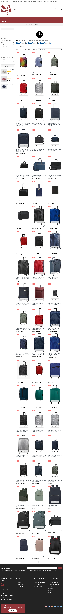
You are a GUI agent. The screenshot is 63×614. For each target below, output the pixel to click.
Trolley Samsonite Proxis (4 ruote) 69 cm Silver (38, 431)
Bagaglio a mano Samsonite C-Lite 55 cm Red (23, 99)
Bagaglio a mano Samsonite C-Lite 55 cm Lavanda (38, 72)
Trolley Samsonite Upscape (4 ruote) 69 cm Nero (23, 481)
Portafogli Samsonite (33, 44)
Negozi (35, 597)
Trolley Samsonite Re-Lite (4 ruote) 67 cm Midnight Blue (39, 456)
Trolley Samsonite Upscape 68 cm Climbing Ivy (55, 481)
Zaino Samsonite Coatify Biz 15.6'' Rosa (38, 556)
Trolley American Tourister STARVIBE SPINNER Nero (38, 252)
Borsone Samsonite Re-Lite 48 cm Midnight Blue (55, 150)
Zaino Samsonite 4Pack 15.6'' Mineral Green (39, 506)
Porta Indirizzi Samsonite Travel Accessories (38, 201)
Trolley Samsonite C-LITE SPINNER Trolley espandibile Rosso (22, 252)
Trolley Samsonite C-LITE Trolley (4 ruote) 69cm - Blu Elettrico (54, 354)
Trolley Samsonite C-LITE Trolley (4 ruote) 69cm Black (23, 380)
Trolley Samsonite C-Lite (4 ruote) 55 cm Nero (54, 304)
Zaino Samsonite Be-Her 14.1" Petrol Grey (39, 531)
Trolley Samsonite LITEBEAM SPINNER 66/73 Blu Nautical (54, 380)
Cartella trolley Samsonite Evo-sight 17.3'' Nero (22, 201)
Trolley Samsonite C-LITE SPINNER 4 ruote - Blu (54, 329)
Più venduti (20, 586)
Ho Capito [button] (12, 610)
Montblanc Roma (5, 46)
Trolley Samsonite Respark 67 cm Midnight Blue (55, 456)
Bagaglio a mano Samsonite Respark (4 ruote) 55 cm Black (39, 124)
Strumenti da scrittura (6, 40)
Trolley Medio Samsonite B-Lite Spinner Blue (54, 278)
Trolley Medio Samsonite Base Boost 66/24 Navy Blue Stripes (23, 304)
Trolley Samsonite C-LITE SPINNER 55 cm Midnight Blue (23, 354)
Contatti (35, 593)
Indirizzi (51, 590)
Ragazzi (3, 44)
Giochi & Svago (4, 51)
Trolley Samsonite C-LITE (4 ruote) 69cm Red (38, 329)
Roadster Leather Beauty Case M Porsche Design (23, 226)
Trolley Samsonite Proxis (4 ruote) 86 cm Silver (54, 431)
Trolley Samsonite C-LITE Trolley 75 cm (38, 380)
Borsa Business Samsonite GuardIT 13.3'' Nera (38, 150)
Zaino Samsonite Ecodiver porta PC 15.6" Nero (54, 556)
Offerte (19, 582)
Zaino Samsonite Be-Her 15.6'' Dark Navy (23, 556)
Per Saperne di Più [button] (18, 607)
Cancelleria (4, 59)
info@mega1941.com (7, 599)
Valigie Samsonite (45, 44)
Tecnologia (3, 38)
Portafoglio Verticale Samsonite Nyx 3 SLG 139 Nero (55, 201)
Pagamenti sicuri (37, 591)
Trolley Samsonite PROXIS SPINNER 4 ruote (22, 456)
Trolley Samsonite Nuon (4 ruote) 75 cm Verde (38, 405)
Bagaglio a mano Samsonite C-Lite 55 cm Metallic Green (54, 72)
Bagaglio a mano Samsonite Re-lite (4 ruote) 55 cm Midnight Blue (23, 124)
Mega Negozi (37, 589)
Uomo (2, 36)
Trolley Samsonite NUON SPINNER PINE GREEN (53, 405)
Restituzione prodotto (54, 584)
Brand (2, 61)
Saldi (2, 42)
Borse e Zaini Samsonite (22, 45)
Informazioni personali (54, 582)
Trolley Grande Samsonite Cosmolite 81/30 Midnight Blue (55, 252)
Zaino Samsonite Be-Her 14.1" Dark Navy (54, 506)
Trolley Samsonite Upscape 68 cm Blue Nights (39, 481)
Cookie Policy (37, 584)
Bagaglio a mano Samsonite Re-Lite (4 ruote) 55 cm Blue (55, 99)
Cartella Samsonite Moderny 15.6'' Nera (54, 176)
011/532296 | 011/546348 (8, 595)
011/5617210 (5, 597)
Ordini (50, 586)
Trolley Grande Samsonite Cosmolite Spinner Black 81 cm (22, 278)
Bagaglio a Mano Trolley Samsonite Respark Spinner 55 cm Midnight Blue (23, 150)
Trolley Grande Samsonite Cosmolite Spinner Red (38, 278)
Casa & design (4, 55)
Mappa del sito (37, 595)
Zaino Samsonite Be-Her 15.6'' (55, 530)
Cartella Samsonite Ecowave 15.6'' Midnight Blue (39, 176)
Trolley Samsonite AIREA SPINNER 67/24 (37, 304)
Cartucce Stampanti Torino (7, 57)
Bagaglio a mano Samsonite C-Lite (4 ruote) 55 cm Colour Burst (23, 73)
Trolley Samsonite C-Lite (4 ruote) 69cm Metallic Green (23, 329)
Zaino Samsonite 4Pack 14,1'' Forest (23, 506)
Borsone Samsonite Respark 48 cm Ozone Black (22, 176)
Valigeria (3, 34)
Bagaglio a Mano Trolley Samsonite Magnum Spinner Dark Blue (54, 124)
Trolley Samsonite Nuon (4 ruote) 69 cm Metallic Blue (22, 405)
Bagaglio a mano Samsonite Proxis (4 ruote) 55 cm (38, 99)
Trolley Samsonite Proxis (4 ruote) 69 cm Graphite (22, 431)
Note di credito (52, 588)
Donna (2, 53)
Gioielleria (3, 48)
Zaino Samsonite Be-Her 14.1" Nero (23, 531)
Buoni (50, 592)
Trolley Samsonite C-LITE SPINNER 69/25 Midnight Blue (38, 354)
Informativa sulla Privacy (39, 582)
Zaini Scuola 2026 (5, 32)
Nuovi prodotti (21, 584)
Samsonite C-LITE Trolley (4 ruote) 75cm (38, 226)
